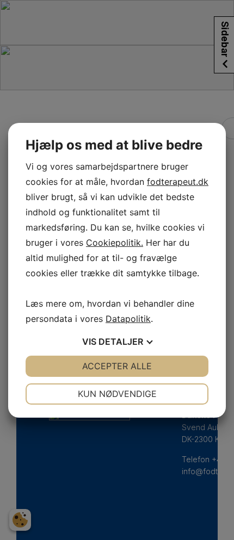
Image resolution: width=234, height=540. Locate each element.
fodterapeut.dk (177, 181)
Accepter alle (117, 366)
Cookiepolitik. (114, 242)
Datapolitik (128, 318)
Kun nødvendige (117, 393)
